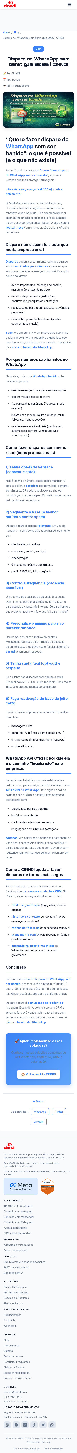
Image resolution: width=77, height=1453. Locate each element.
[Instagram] (7, 1424)
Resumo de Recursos (16, 1297)
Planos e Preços (13, 1303)
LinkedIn (39, 1121)
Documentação (12, 1314)
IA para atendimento (15, 1227)
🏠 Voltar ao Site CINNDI (38, 1074)
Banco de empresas (15, 1250)
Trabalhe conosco (14, 1356)
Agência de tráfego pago (19, 1244)
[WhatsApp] (52, 1424)
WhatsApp (19, 146)
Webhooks (10, 1325)
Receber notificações (16, 1372)
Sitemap (46, 1442)
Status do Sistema (14, 1367)
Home (6, 32)
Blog (16, 32)
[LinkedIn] (25, 1424)
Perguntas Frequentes (17, 1361)
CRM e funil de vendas (17, 1233)
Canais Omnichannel (15, 1286)
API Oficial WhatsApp (16, 1292)
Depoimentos (11, 1345)
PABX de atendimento (16, 1267)
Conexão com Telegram (18, 1222)
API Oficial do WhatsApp (18, 1206)
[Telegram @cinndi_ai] (43, 1424)
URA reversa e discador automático (24, 1261)
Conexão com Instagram (18, 1211)
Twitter (59, 1111)
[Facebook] (16, 1424)
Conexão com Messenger (19, 1216)
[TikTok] (34, 1424)
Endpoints (9, 1320)
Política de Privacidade (17, 1378)
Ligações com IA (13, 1272)
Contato (8, 1350)
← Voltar (39, 1101)
